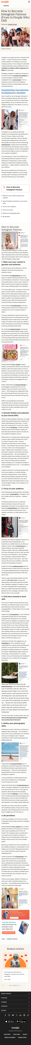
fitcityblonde (19, 856)
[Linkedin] (20, 1015)
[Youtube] (12, 1015)
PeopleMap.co (6, 643)
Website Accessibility (10, 1037)
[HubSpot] (15, 1028)
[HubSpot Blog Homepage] (5, 2)
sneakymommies (15, 329)
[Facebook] (5, 1015)
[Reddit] (24, 1015)
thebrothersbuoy (7, 686)
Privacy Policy (16, 1034)
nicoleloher (14, 427)
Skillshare (15, 794)
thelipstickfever (15, 275)
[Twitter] (16, 1015)
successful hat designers (20, 75)
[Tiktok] (28, 1015)
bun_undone (16, 364)
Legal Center (7, 1034)
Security (25, 1034)
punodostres (14, 614)
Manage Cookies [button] (22, 1037)
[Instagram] (9, 1015)
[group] (15, 967)
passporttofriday (21, 385)
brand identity (14, 494)
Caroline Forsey (12, 24)
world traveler (17, 80)
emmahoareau (6, 144)
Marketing (6, 5)
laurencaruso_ (21, 546)
